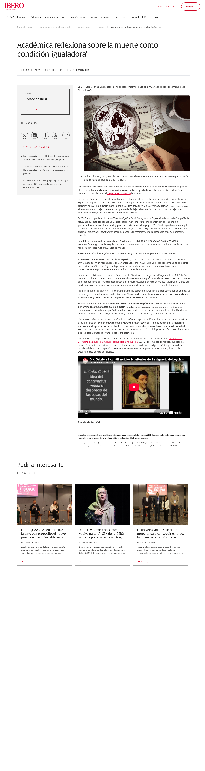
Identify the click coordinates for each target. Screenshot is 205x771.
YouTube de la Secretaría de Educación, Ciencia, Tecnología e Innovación (130, 340)
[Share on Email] (66, 135)
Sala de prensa (164, 6)
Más (155, 17)
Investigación (77, 17)
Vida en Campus (100, 17)
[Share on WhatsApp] (55, 135)
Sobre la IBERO (139, 17)
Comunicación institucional (55, 27)
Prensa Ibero (83, 27)
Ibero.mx (189, 6)
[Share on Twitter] (24, 135)
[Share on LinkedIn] (34, 135)
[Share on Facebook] (45, 135)
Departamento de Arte (119, 193)
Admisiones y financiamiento (47, 17)
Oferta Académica (15, 17)
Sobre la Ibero (25, 27)
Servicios (120, 17)
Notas (101, 27)
